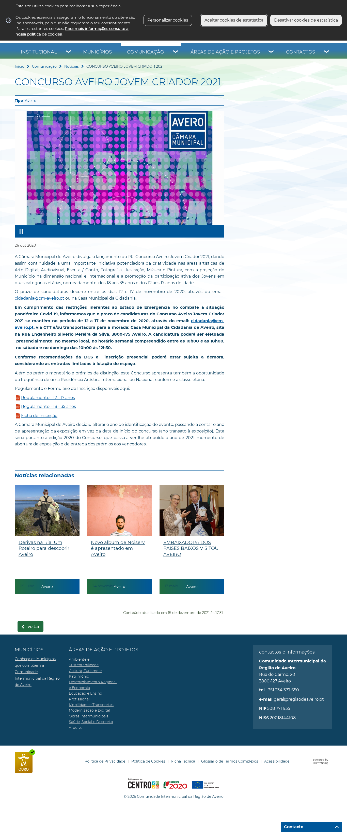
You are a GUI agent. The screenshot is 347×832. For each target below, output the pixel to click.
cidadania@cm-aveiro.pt (39, 298)
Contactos (300, 52)
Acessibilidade (276, 761)
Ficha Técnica (183, 761)
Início (19, 66)
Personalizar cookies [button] (167, 20)
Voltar (34, 627)
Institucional (39, 52)
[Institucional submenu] (68, 52)
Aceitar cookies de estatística (233, 20)
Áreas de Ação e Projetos (225, 52)
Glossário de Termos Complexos (229, 761)
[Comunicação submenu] (175, 52)
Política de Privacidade (105, 761)
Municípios (97, 52)
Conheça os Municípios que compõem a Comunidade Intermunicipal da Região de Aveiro (37, 672)
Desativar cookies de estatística (306, 20)
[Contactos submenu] (326, 52)
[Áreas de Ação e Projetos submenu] (271, 52)
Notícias (71, 66)
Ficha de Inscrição (39, 415)
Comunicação (145, 52)
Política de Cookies (148, 761)
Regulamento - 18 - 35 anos (48, 406)
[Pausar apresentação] (21, 231)
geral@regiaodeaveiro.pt (299, 699)
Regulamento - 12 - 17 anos (48, 397)
